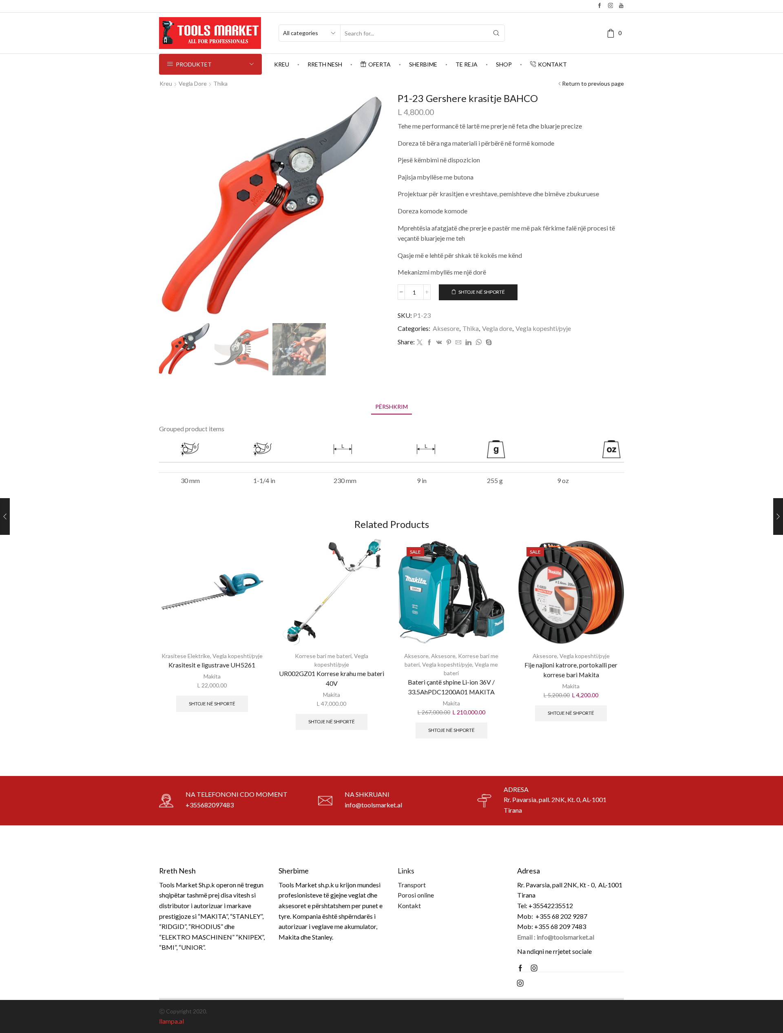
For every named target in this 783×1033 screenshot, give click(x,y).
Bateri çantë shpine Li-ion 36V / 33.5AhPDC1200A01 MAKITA (451, 687)
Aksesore (446, 328)
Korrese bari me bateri (323, 655)
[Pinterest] (448, 342)
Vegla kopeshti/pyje (543, 328)
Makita (212, 676)
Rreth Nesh (324, 64)
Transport (412, 885)
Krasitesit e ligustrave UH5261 (211, 665)
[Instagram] (610, 6)
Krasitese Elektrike (185, 655)
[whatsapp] (478, 342)
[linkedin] (468, 342)
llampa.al (171, 1021)
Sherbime (423, 64)
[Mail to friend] (458, 342)
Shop (504, 64)
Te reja (467, 64)
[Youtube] (621, 6)
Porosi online (416, 895)
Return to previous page (593, 83)
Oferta (379, 64)
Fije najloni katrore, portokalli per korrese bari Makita (570, 669)
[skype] (488, 342)
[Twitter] (420, 342)
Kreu (281, 64)
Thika (220, 83)
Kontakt (552, 64)
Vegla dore (193, 83)
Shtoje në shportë (481, 292)
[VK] (439, 342)
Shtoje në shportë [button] (212, 703)
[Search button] (496, 33)
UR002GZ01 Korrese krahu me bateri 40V (331, 678)
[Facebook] (599, 6)
